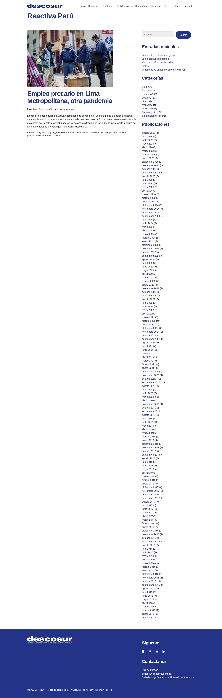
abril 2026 (147, 147)
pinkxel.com (107, 689)
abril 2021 (147, 357)
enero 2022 (148, 324)
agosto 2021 (148, 342)
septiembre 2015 (151, 584)
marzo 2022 (148, 317)
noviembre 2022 (150, 288)
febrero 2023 (149, 281)
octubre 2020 (149, 378)
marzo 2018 (148, 476)
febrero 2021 (149, 364)
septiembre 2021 (151, 339)
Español (187, 6)
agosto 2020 (148, 386)
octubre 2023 (149, 252)
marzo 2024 (148, 234)
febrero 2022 (149, 320)
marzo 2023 (148, 277)
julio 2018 (147, 462)
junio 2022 (147, 306)
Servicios (156, 6)
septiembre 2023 (151, 255)
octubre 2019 (149, 407)
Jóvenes (93, 132)
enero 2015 (148, 613)
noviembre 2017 (150, 490)
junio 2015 (147, 595)
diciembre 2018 (150, 443)
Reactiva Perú (53, 135)
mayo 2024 (148, 226)
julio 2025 (147, 179)
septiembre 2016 (151, 541)
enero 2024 (148, 241)
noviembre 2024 (150, 208)
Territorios (108, 6)
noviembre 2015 (150, 577)
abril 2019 (147, 429)
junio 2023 (147, 266)
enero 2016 (148, 570)
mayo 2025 (148, 187)
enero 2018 (148, 483)
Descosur (93, 6)
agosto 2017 (148, 501)
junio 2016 (147, 552)
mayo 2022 (148, 310)
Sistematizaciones (152, 115)
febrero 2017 (149, 523)
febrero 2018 (149, 480)
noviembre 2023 (150, 248)
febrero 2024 (149, 237)
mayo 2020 (148, 396)
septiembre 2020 (151, 382)
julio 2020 (147, 389)
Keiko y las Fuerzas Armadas (157, 62)
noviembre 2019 (150, 404)
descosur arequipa (66, 109)
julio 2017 (147, 505)
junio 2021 (147, 349)
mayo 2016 (148, 556)
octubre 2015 (149, 581)
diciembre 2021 (150, 328)
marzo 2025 (148, 194)
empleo (71, 132)
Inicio (83, 6)
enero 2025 (148, 201)
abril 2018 (147, 472)
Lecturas (146, 97)
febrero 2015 (149, 610)
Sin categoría (149, 112)
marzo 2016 (148, 563)
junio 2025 (147, 183)
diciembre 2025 (150, 161)
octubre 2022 (149, 292)
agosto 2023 (148, 259)
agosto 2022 (148, 299)
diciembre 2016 (150, 530)
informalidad (82, 132)
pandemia (122, 132)
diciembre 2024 (150, 205)
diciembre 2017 (150, 487)
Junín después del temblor (156, 58)
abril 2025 (147, 190)
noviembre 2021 (150, 331)
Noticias (46, 132)
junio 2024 (147, 223)
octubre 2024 (149, 212)
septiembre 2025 (151, 172)
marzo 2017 (148, 519)
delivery (63, 132)
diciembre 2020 (150, 371)
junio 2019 (147, 422)
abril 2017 (147, 516)
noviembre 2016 (150, 534)
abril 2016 (147, 559)
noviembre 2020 (150, 375)
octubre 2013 (149, 617)
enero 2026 (148, 158)
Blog (165, 6)
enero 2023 (148, 284)
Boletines (147, 90)
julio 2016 (147, 548)
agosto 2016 (148, 545)
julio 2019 (147, 418)
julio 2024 (147, 219)
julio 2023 (147, 263)
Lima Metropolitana (107, 132)
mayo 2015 (148, 599)
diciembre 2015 (150, 574)
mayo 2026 (148, 143)
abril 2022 (147, 313)
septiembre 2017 (151, 498)
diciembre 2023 (150, 245)
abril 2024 (147, 230)
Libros (145, 101)
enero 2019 (148, 440)
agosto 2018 (148, 458)
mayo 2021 (148, 353)
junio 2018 (147, 465)
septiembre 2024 (151, 216)
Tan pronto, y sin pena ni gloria (158, 55)
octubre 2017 (149, 494)
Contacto (175, 6)
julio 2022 (147, 302)
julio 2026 (147, 136)
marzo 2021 (148, 360)
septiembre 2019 (151, 411)
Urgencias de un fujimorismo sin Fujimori (164, 69)
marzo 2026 (148, 150)
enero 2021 (148, 367)
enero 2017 (148, 527)
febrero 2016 (149, 566)
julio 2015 (147, 592)
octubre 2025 (149, 169)
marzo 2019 (148, 433)
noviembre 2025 (150, 165)
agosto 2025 (148, 176)
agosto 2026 (148, 132)
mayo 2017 (148, 512)
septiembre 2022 (151, 295)
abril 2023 (147, 273)
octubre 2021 (149, 335)
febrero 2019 (149, 436)
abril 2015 (147, 603)
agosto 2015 (148, 588)
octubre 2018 (149, 451)
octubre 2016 (149, 537)
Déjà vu (146, 66)
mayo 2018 (148, 469)
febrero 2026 (149, 154)
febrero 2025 (149, 198)
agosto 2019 (148, 415)
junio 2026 (147, 140)
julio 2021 (147, 346)
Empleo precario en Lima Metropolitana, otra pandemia (69, 97)
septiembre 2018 (151, 454)
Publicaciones (125, 6)
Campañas (141, 6)
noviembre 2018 (150, 447)
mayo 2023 (148, 270)
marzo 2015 (148, 606)
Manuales (147, 105)
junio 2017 (147, 509)
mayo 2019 (148, 425)
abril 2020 (147, 400)
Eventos (146, 94)
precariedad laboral (36, 135)
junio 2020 (147, 393)
